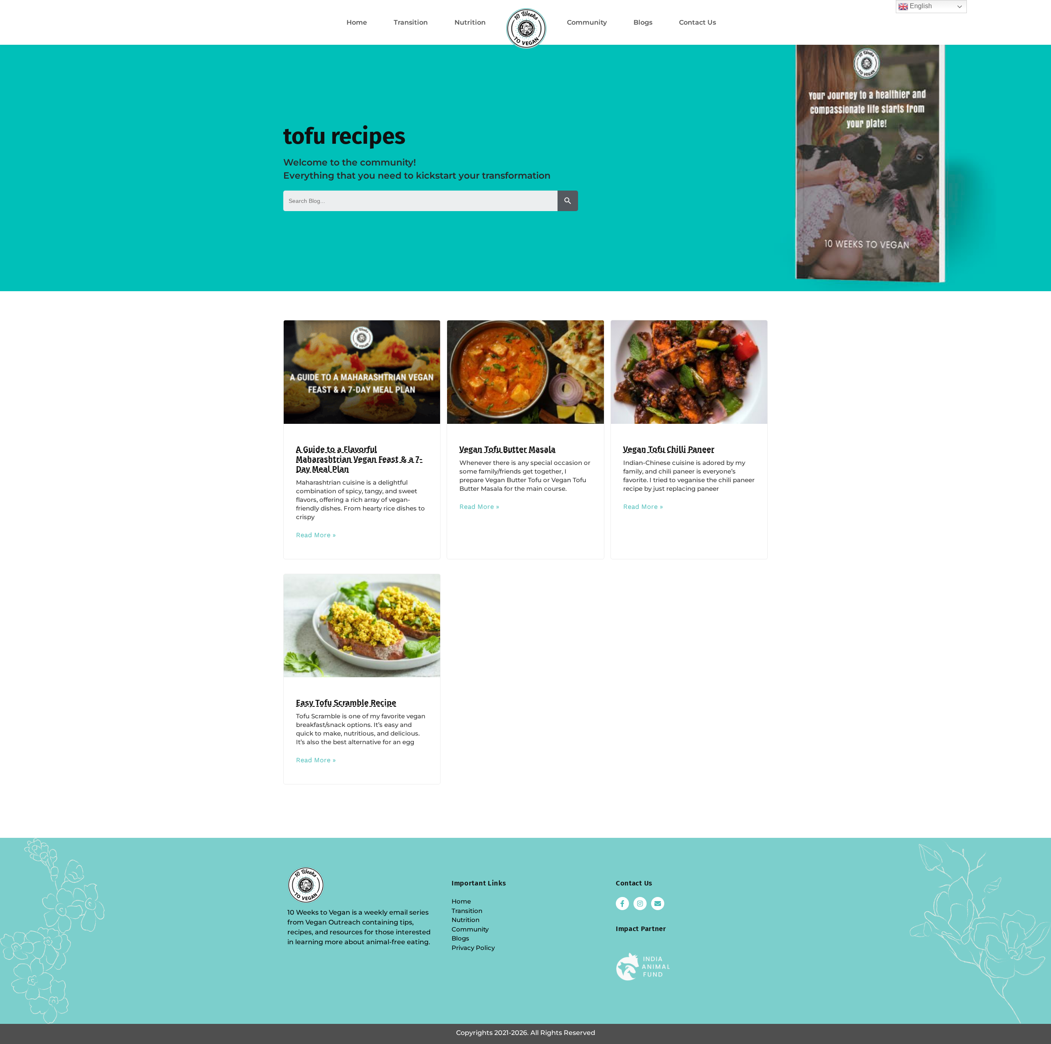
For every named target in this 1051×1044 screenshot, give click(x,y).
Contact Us (697, 22)
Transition (411, 22)
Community (587, 22)
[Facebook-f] (622, 903)
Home (357, 22)
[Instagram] (640, 903)
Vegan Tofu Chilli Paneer (668, 449)
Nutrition (470, 22)
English (920, 5)
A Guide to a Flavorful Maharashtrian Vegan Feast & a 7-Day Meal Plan (359, 459)
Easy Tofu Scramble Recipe (346, 703)
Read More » (316, 535)
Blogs (642, 22)
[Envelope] (657, 903)
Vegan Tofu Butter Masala (507, 449)
